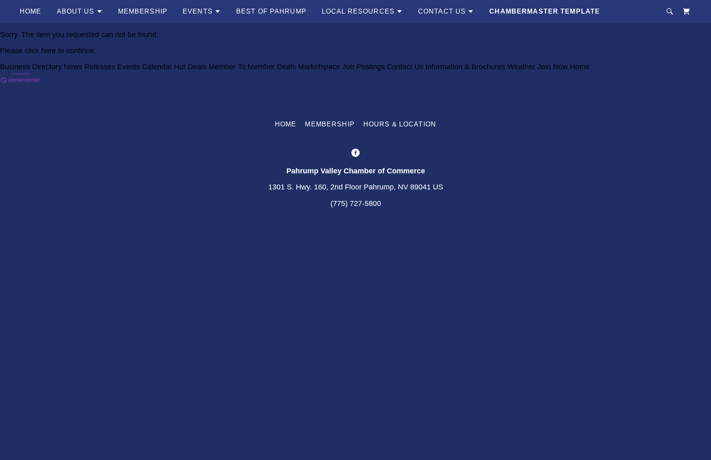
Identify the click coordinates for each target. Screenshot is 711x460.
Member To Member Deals (252, 67)
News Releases (89, 67)
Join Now (552, 67)
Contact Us (405, 67)
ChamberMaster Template (544, 11)
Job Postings (363, 67)
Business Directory (31, 67)
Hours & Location (399, 124)
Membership (142, 11)
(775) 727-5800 (355, 203)
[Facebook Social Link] (355, 154)
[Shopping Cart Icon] (686, 11)
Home (31, 11)
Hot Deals (190, 67)
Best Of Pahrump (271, 11)
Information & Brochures (465, 67)
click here (40, 51)
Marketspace (319, 67)
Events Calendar (144, 67)
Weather (521, 67)
